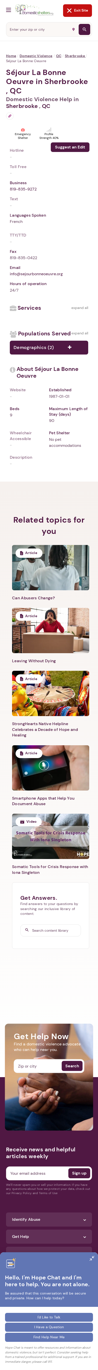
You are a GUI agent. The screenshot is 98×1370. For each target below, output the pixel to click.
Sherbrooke (75, 56)
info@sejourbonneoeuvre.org (36, 274)
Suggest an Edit (70, 147)
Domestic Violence (36, 56)
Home (11, 56)
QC (59, 56)
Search (72, 1066)
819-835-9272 (23, 189)
